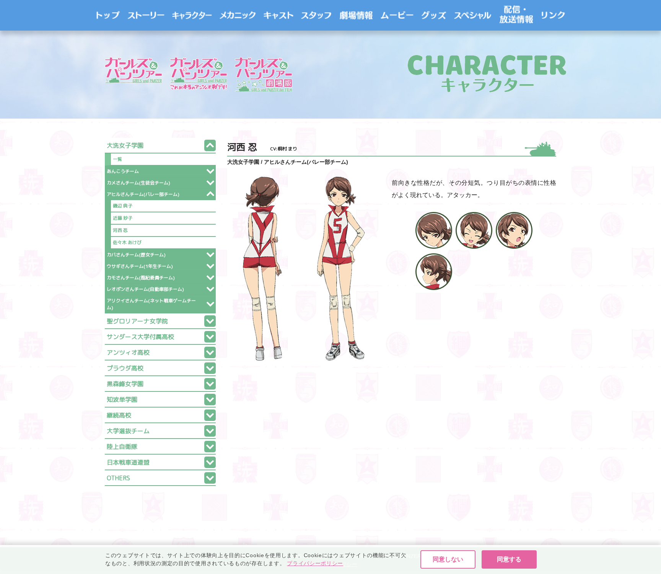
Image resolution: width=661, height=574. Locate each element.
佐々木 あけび (127, 242)
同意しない (448, 559)
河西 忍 (120, 230)
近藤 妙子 (122, 218)
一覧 (117, 159)
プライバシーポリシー (315, 563)
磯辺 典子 (122, 205)
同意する (509, 559)
